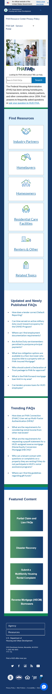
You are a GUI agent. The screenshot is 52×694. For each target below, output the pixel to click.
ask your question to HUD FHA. (24, 103)
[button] (44, 687)
